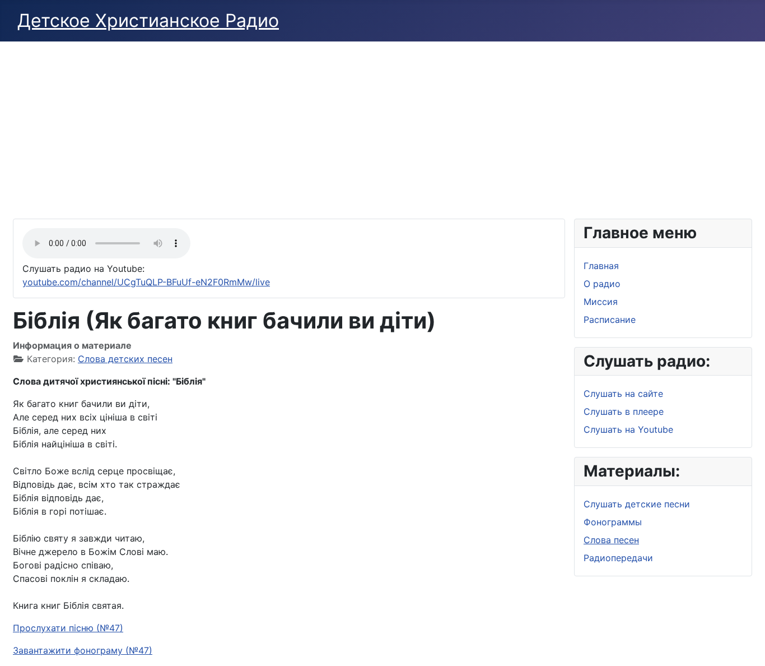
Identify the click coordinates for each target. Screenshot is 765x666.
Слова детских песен (125, 358)
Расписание (610, 319)
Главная (601, 265)
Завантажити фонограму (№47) (82, 650)
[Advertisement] (382, 125)
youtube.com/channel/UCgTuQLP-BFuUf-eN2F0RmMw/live (146, 282)
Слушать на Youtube (628, 429)
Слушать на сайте (623, 393)
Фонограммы (613, 522)
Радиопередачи (618, 557)
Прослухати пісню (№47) (68, 627)
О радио (602, 283)
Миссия (601, 301)
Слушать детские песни (637, 504)
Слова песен (611, 539)
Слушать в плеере (624, 411)
